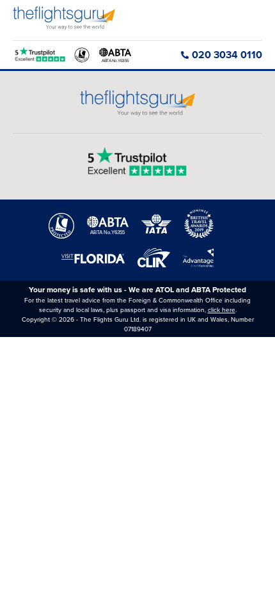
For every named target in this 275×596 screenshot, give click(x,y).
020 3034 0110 (227, 54)
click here (221, 310)
